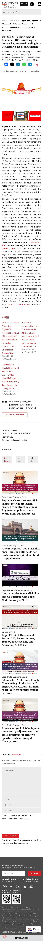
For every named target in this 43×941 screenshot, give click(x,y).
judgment (13, 404)
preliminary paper (17, 408)
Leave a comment (16, 414)
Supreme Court (20, 497)
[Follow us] (5, 886)
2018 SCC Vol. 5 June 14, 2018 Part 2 (16, 431)
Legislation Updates (11, 590)
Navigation (21, 938)
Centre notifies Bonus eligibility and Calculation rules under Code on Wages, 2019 (20, 596)
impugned (26, 401)
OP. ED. (12, 632)
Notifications (26, 590)
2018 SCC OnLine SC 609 (18, 304)
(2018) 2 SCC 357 (11, 248)
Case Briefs (7, 497)
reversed (32, 408)
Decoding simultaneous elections (14, 438)
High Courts (18, 545)
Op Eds (5, 632)
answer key (14, 401)
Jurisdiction (25, 404)
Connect (24, 4)
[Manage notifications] (5, 936)
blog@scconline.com (9, 881)
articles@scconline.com (31, 881)
